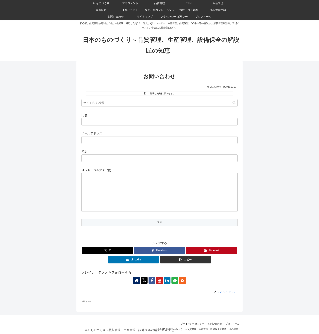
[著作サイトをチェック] (136, 280)
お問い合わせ (215, 323)
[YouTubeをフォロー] (159, 280)
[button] (234, 103)
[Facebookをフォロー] (152, 280)
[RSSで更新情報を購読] (182, 280)
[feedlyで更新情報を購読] (174, 280)
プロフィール (232, 323)
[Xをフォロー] (144, 280)
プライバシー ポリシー (193, 323)
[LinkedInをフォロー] (167, 280)
